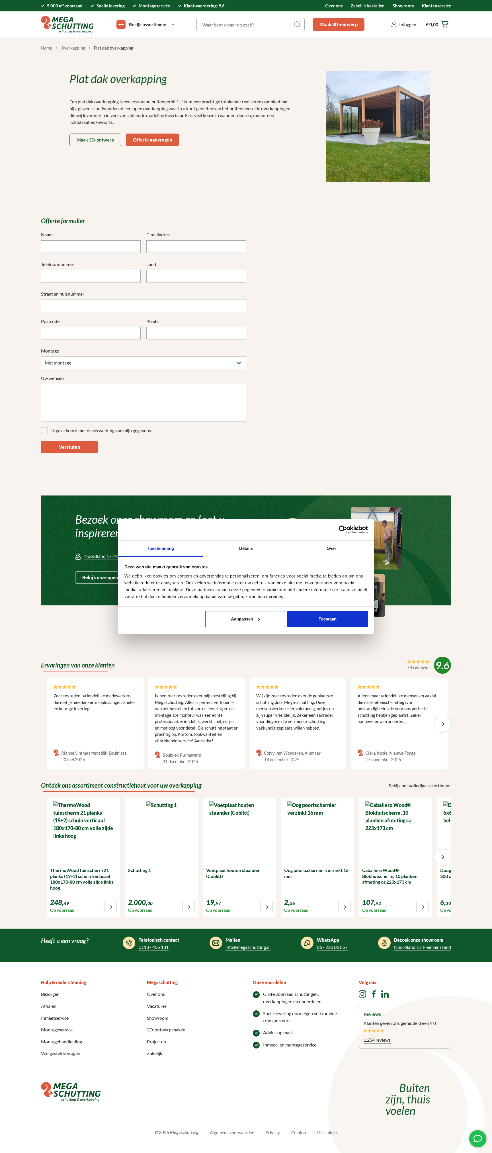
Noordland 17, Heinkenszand (422, 947)
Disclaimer (327, 1132)
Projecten (156, 1041)
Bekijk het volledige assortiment (420, 785)
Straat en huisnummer (62, 293)
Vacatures (157, 1006)
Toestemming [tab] (160, 548)
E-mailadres (158, 234)
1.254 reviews (377, 1040)
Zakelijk (154, 1053)
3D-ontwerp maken (166, 1029)
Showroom (403, 5)
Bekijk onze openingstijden (110, 577)
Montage (50, 350)
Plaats (152, 321)
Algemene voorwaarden (232, 1132)
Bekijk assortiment (148, 24)
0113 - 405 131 (154, 947)
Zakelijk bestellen (368, 5)
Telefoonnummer (57, 264)
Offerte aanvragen (152, 139)
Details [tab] (246, 548)
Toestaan (328, 619)
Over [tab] (331, 548)
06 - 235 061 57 (332, 947)
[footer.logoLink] (71, 1091)
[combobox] (244, 24)
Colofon (298, 1132)
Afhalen (48, 1006)
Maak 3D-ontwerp (338, 24)
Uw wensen (52, 378)
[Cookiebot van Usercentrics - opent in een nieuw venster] (343, 529)
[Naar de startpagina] (67, 24)
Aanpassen (242, 619)
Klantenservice (436, 5)
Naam (47, 234)
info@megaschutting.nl (248, 947)
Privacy (273, 1132)
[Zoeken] (297, 24)
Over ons (334, 5)
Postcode (50, 321)
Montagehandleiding (61, 1041)
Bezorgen (50, 994)
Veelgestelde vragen (60, 1053)
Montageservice (57, 1029)
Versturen (69, 447)
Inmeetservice (55, 1018)
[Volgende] (442, 724)
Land (151, 264)
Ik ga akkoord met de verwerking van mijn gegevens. (101, 430)
